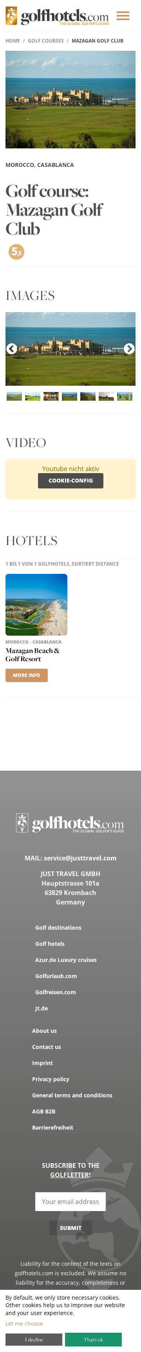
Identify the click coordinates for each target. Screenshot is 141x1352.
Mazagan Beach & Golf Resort (32, 654)
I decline (34, 1339)
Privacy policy (50, 1079)
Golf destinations (58, 927)
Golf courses (46, 40)
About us (44, 1030)
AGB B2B (43, 1111)
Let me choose (24, 1323)
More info (26, 675)
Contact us (46, 1047)
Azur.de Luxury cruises (66, 960)
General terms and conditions (72, 1095)
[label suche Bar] (123, 15)
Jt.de (41, 1008)
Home (12, 40)
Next (129, 349)
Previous (11, 349)
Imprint (42, 1063)
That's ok (93, 1339)
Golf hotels (50, 943)
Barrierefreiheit (52, 1127)
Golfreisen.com (55, 992)
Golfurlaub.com (56, 976)
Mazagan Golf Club (97, 40)
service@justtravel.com (80, 858)
